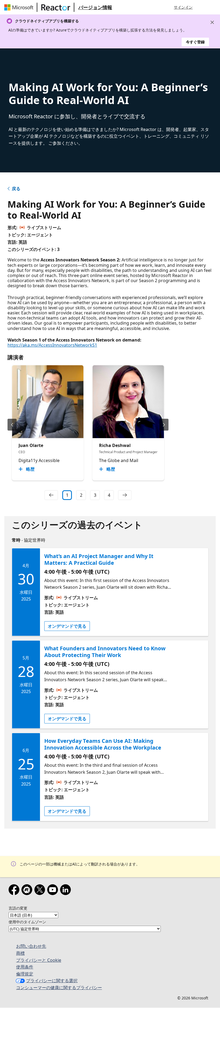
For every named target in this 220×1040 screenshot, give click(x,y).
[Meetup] (27, 890)
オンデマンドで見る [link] (67, 626)
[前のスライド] (12, 425)
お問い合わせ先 (31, 946)
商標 (20, 953)
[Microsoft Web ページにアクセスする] (19, 7)
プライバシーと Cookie (38, 960)
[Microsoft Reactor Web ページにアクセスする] (55, 7)
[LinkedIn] (66, 890)
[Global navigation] (202, 7)
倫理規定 (24, 974)
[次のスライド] (163, 425)
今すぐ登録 (195, 41)
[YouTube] (53, 890)
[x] (40, 890)
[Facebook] (15, 890)
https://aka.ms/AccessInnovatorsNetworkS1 (52, 345)
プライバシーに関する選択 (52, 981)
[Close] (212, 22)
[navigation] (51, 495)
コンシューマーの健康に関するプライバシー (59, 988)
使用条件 (24, 967)
